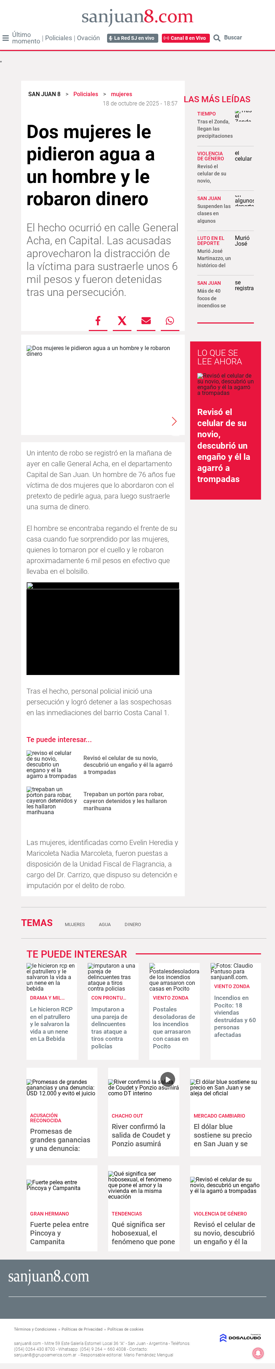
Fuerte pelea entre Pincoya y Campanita (59, 1233)
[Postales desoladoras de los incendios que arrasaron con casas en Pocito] (174, 988)
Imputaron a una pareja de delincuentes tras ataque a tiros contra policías (109, 1027)
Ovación (88, 38)
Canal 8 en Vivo (188, 38)
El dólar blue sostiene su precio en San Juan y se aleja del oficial (223, 1139)
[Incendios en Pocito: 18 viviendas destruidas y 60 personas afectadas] (236, 977)
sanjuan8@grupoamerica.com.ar (45, 1355)
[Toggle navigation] (6, 38)
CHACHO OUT (127, 1116)
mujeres (75, 924)
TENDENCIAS (127, 1214)
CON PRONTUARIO (112, 998)
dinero (133, 924)
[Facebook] (98, 320)
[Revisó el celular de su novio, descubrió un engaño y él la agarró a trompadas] (52, 764)
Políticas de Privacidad (82, 1329)
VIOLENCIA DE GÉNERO (210, 156)
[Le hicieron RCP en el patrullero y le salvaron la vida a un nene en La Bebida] (51, 988)
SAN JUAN (209, 198)
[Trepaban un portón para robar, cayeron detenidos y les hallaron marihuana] (52, 801)
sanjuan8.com (27, 1343)
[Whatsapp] (170, 320)
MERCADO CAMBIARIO (219, 1116)
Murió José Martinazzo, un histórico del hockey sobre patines (214, 265)
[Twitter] (122, 320)
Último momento (26, 38)
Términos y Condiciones (35, 1329)
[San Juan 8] (49, 1284)
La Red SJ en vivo (134, 38)
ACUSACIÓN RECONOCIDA (45, 1118)
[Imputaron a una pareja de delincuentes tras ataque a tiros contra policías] (113, 988)
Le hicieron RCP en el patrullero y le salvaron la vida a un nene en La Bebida (51, 1024)
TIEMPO (206, 114)
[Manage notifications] (258, 1353)
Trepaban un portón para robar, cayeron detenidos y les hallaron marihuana (125, 801)
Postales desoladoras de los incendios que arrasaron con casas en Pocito (174, 1027)
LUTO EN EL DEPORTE (211, 240)
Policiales (58, 38)
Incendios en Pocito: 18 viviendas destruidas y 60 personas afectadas (235, 1016)
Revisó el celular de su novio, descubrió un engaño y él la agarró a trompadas (128, 765)
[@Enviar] (146, 320)
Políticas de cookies (125, 1329)
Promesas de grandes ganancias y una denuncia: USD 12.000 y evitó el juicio (60, 1148)
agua (105, 924)
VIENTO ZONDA (170, 998)
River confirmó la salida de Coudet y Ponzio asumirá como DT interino (141, 1139)
